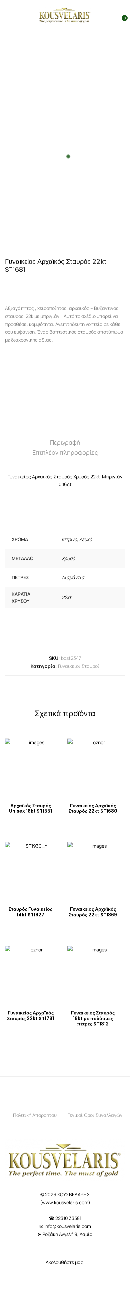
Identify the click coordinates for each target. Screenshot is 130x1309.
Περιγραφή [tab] (65, 442)
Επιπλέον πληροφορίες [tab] (65, 452)
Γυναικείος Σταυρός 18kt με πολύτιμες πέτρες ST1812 (93, 1018)
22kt (66, 597)
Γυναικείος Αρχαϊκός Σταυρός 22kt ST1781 (30, 1015)
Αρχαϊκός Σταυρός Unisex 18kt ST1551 (30, 808)
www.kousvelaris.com (65, 1202)
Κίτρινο (69, 539)
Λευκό (85, 539)
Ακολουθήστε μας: (65, 1262)
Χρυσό (68, 558)
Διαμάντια (73, 577)
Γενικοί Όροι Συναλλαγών (95, 1115)
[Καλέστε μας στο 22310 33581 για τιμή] (33, 284)
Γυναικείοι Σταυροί (78, 666)
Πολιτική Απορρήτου (35, 1115)
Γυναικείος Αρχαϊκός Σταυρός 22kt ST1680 (93, 808)
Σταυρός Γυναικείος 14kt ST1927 (30, 912)
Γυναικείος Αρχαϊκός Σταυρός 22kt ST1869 (93, 912)
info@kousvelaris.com (67, 1226)
